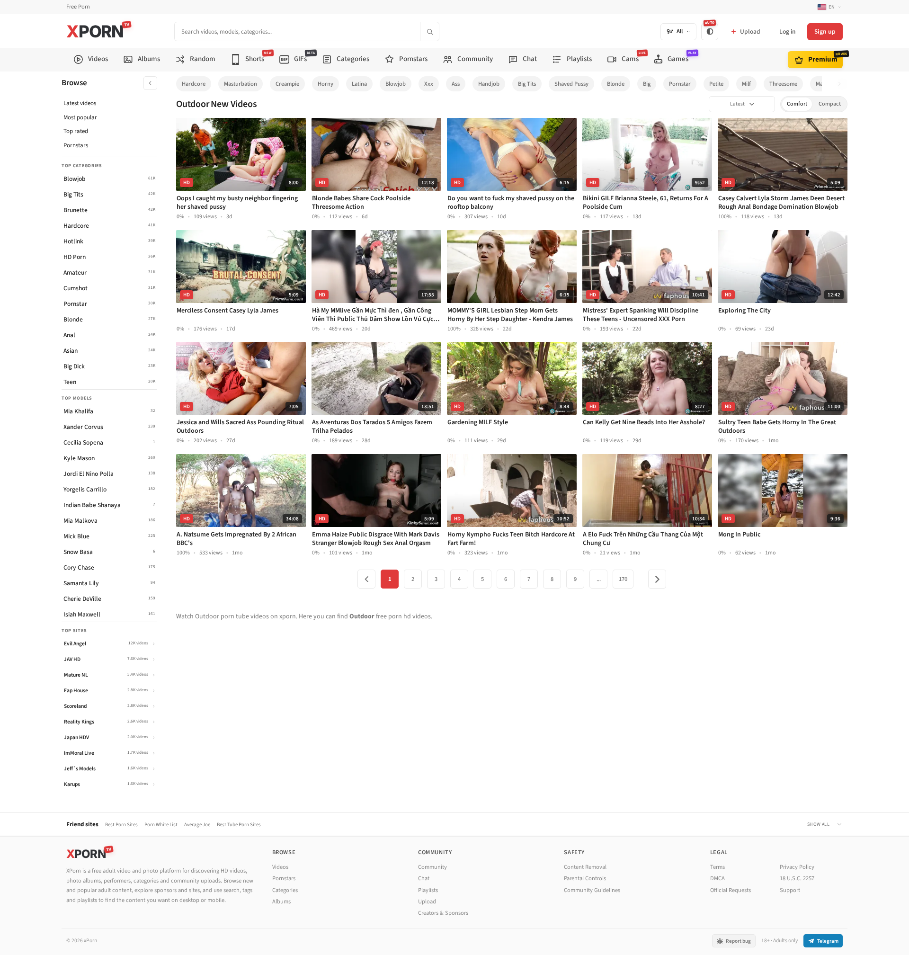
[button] (842, 84)
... (599, 579)
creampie (287, 84)
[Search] (429, 31)
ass (456, 84)
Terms (717, 867)
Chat (423, 878)
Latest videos (79, 103)
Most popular (80, 117)
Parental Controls (585, 878)
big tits (527, 84)
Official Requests (730, 890)
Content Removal (585, 867)
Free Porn (78, 7)
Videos (280, 867)
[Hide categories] (150, 83)
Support (790, 890)
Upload (427, 901)
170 (623, 579)
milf (746, 84)
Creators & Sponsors (443, 913)
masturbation (240, 84)
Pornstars (75, 145)
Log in (787, 31)
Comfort (797, 104)
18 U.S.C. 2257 (797, 878)
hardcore (193, 84)
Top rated (75, 131)
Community (432, 867)
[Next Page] (657, 579)
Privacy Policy (797, 867)
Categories (285, 890)
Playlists (428, 890)
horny (325, 84)
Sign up (825, 31)
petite (716, 84)
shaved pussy (571, 84)
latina (359, 84)
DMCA (717, 878)
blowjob (395, 84)
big (647, 84)
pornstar (680, 84)
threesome (783, 84)
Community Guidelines (592, 890)
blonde (615, 84)
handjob (488, 84)
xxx (428, 84)
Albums (281, 901)
